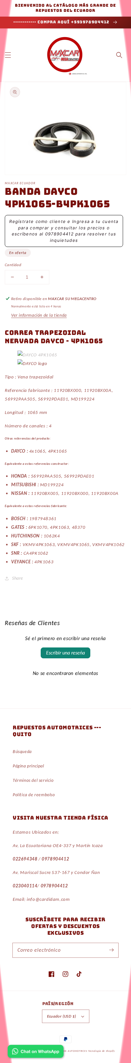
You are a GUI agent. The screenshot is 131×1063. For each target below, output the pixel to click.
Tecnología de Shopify (101, 1050)
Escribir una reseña (65, 653)
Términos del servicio (33, 780)
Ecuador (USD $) (61, 1016)
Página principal (28, 766)
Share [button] (17, 578)
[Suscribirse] (111, 950)
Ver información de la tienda (39, 315)
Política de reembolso (34, 794)
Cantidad (13, 264)
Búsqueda (22, 751)
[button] (8, 55)
